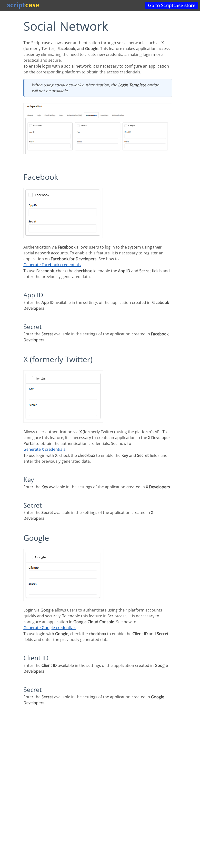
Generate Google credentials (49, 627)
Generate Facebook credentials (52, 264)
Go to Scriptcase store (172, 5)
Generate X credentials (44, 449)
